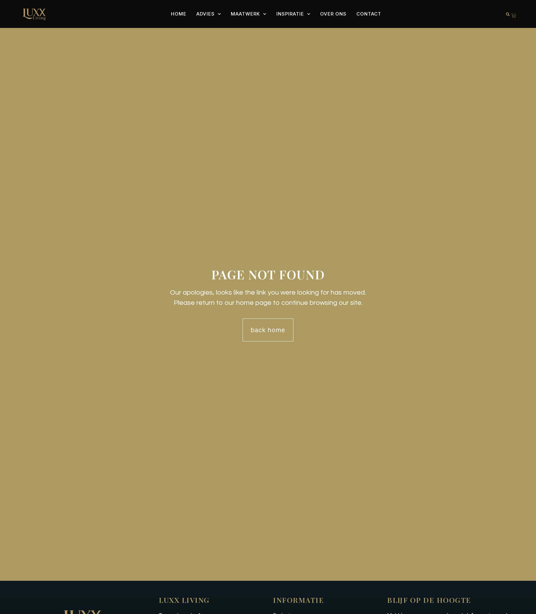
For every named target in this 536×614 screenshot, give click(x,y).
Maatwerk (245, 14)
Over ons (333, 14)
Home (178, 14)
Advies (205, 14)
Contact (368, 14)
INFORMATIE (298, 600)
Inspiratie (290, 14)
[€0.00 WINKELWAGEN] (513, 15)
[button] (507, 14)
